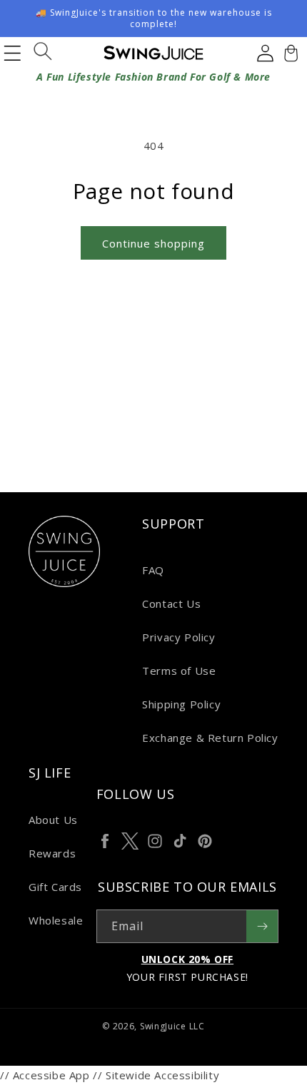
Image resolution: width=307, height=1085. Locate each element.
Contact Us (171, 603)
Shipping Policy (181, 704)
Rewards (52, 853)
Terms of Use (179, 670)
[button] (289, 52)
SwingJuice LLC (172, 1026)
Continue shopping (153, 243)
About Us (53, 820)
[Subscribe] (262, 926)
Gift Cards (55, 887)
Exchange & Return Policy (210, 737)
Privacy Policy (178, 637)
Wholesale (56, 920)
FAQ (153, 570)
